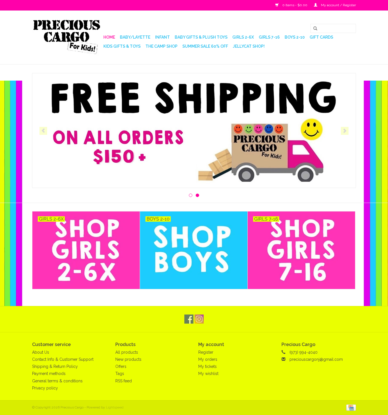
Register (205, 352)
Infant (162, 37)
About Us (40, 352)
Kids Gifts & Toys (122, 46)
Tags (119, 373)
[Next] (345, 131)
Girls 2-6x (243, 37)
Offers (120, 366)
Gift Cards (321, 37)
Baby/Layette (135, 37)
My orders (207, 359)
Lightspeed (115, 407)
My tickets (207, 366)
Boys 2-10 (295, 37)
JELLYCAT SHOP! (249, 46)
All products (126, 352)
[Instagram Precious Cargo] (199, 319)
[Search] (313, 28)
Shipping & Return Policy (55, 366)
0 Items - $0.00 (294, 5)
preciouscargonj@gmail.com (316, 359)
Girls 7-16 (269, 37)
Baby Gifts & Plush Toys (201, 37)
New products (128, 359)
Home (109, 37)
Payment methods (49, 373)
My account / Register (338, 5)
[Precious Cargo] (67, 37)
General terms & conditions (57, 381)
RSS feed (123, 381)
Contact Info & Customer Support (62, 359)
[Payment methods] (350, 407)
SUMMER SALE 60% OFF (205, 46)
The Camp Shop (161, 46)
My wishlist (208, 373)
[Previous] (43, 131)
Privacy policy (45, 388)
